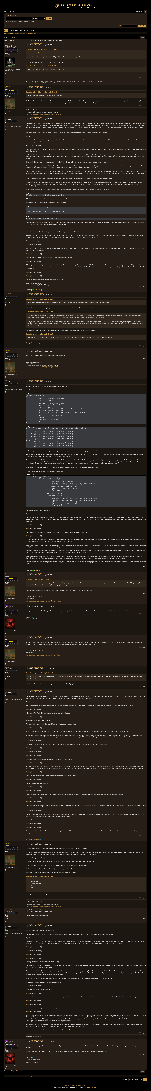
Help (10, 31)
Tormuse (7, 86)
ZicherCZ (7, 44)
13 (21, 37)
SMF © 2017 (74, 1085)
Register (32, 31)
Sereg (6, 605)
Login (26, 31)
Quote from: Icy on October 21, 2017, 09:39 (39, 876)
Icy (6, 118)
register (16, 15)
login (11, 15)
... (10, 37)
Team (21, 31)
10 (16, 37)
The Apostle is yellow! (38, 53)
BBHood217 (8, 293)
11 (18, 37)
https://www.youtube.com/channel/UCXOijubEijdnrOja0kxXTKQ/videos (43, 114)
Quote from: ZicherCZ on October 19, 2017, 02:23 (41, 92)
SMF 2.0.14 (68, 1085)
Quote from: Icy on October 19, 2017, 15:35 (39, 299)
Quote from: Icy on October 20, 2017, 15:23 (39, 579)
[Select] (32, 193)
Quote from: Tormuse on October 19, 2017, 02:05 (41, 49)
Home (6, 31)
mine (130, 1046)
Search (15, 31)
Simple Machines (82, 1085)
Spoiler (28, 244)
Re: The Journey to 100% (36, 43)
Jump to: (125, 1079)
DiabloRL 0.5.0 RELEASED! (17, 26)
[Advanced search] (120, 26)
